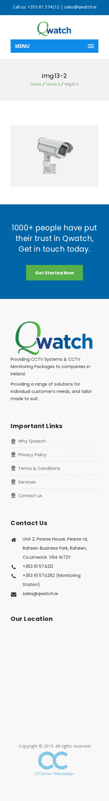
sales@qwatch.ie (80, 7)
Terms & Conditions (39, 468)
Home (36, 84)
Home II (53, 84)
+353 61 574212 (43, 7)
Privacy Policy (32, 455)
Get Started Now (54, 273)
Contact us (30, 496)
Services (27, 482)
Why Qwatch (32, 441)
